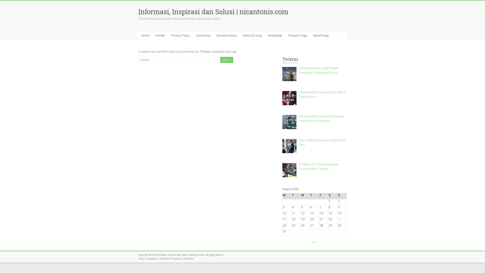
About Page (321, 35)
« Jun (313, 242)
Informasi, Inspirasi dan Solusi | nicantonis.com (213, 11)
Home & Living (252, 35)
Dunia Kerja (203, 35)
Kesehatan (275, 35)
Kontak (160, 35)
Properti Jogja (297, 35)
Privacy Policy (180, 35)
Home (145, 35)
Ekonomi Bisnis (227, 35)
